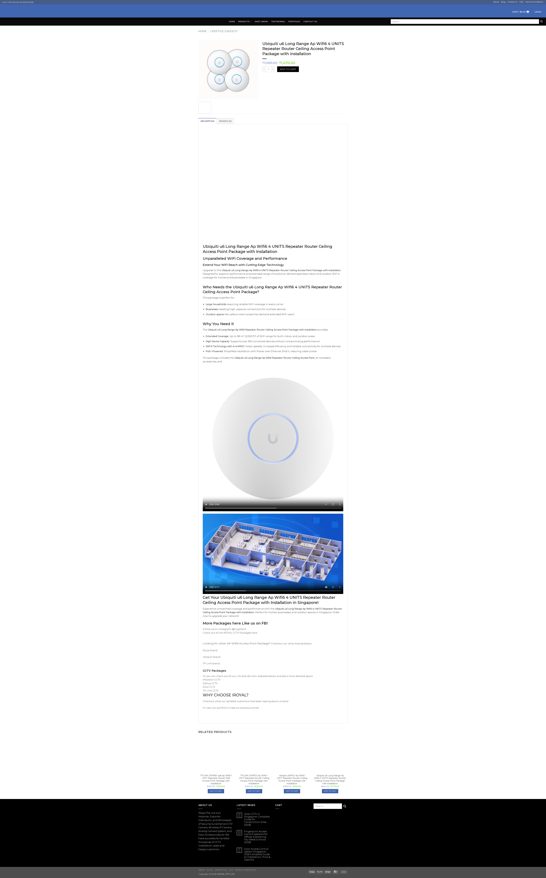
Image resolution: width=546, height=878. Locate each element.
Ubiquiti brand (211, 657)
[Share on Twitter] (270, 77)
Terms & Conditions (534, 2)
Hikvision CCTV (211, 679)
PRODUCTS (244, 21)
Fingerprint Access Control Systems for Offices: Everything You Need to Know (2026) (256, 837)
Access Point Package (254, 643)
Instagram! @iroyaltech (232, 629)
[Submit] (541, 21)
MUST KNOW (261, 21)
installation (205, 845)
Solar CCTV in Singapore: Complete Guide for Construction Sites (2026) (257, 819)
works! (255, 707)
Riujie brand (210, 650)
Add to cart (288, 69)
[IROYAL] (273, 10)
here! (285, 701)
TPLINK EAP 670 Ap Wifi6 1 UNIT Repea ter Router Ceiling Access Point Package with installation (254, 779)
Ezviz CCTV (209, 687)
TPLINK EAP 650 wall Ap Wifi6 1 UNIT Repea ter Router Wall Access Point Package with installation (216, 779)
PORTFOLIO (294, 21)
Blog (503, 2)
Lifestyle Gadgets (223, 31)
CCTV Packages (214, 670)
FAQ (521, 2)
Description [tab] (207, 121)
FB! (265, 623)
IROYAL (228, 632)
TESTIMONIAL (278, 21)
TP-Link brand (211, 663)
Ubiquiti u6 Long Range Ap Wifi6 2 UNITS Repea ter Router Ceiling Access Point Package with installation (330, 779)
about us (276, 701)
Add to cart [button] (216, 791)
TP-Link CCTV (211, 690)
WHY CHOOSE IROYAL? (226, 695)
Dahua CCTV (210, 683)
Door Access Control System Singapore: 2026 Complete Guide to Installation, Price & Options (257, 854)
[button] (520, 12)
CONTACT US (310, 21)
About (496, 2)
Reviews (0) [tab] (225, 121)
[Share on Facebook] (265, 77)
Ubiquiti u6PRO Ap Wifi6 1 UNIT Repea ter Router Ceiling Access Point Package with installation (292, 779)
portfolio (222, 707)
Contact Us (512, 2)
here (236, 623)
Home (232, 21)
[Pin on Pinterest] (275, 77)
